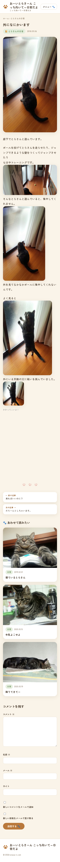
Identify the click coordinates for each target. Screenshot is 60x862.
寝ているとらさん (16, 577)
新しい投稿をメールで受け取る (18, 818)
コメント (8, 714)
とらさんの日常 (18, 18)
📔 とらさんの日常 (14, 31)
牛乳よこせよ (13, 634)
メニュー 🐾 (49, 6)
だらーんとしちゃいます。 (19, 509)
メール (7, 770)
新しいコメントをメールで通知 (18, 806)
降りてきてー (13, 692)
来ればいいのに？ (14, 497)
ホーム (6, 18)
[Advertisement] (30, 447)
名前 (6, 754)
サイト (6, 786)
